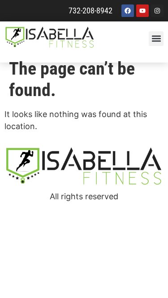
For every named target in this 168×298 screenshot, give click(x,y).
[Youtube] (142, 10)
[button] (156, 38)
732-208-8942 (90, 10)
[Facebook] (127, 10)
